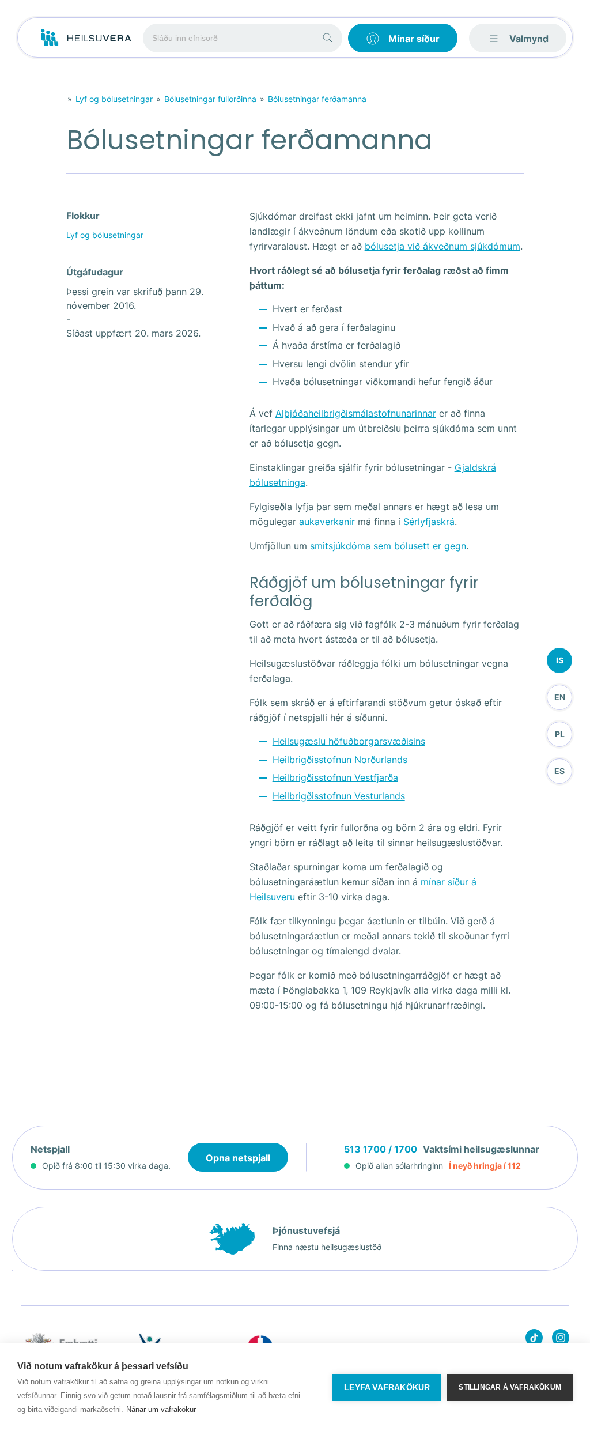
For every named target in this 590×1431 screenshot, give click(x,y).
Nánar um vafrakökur (161, 1409)
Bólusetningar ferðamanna (317, 99)
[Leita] (327, 38)
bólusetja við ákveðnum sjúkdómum (442, 246)
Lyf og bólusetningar (114, 99)
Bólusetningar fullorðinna (210, 99)
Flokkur (83, 215)
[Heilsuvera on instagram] (560, 1339)
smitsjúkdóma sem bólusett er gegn (388, 546)
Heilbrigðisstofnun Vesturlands (339, 796)
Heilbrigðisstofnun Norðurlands (340, 759)
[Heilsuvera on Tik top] (534, 1339)
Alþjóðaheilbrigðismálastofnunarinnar (355, 413)
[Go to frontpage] (86, 38)
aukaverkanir (327, 521)
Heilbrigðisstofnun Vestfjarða (335, 777)
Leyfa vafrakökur (387, 1387)
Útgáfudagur (94, 272)
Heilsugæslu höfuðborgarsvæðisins (349, 741)
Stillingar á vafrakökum (510, 1387)
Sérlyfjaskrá (429, 521)
